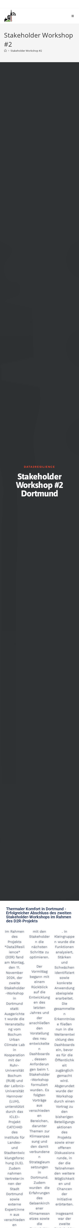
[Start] (5, 50)
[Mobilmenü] (73, 16)
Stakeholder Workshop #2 (26, 50)
